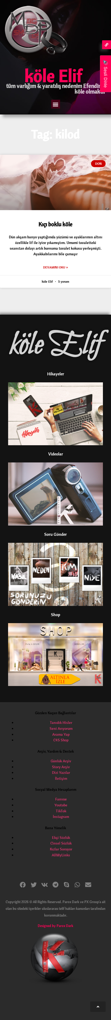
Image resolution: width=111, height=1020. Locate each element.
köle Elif (53, 75)
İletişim (61, 778)
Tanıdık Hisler (61, 722)
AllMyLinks (61, 855)
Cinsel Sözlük (61, 843)
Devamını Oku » (55, 267)
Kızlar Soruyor (61, 849)
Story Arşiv (61, 766)
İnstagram (61, 816)
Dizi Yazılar (61, 772)
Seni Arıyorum (61, 728)
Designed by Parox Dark (55, 926)
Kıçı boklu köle (55, 224)
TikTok (61, 811)
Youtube (60, 805)
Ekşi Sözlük (61, 837)
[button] (55, 104)
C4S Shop (60, 740)
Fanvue (61, 799)
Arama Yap (61, 734)
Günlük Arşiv (61, 761)
